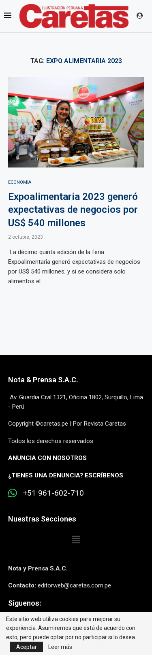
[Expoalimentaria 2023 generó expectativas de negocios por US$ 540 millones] (76, 122)
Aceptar (26, 647)
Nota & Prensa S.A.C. (43, 379)
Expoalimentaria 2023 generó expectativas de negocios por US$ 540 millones (73, 210)
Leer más (60, 647)
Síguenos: (24, 603)
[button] (76, 540)
